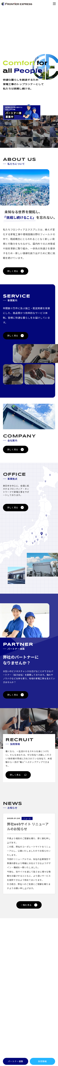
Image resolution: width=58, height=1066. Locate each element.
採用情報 (42, 1061)
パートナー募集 (15, 1061)
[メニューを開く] (54, 3)
